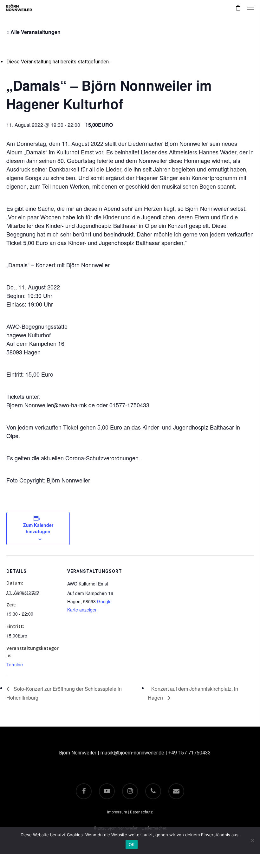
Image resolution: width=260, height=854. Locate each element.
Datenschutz (141, 812)
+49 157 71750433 (189, 753)
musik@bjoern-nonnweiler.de (132, 753)
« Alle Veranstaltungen (33, 32)
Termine (14, 664)
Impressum (117, 812)
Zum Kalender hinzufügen (38, 528)
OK (132, 844)
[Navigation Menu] (250, 7)
